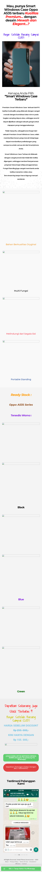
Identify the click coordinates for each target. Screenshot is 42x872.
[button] (5, 821)
